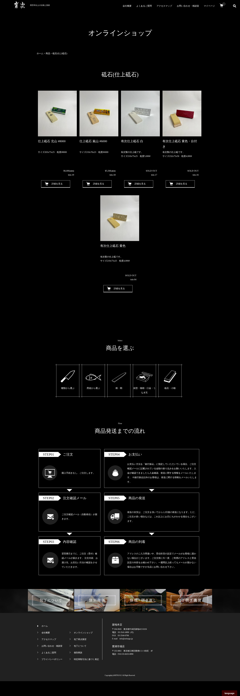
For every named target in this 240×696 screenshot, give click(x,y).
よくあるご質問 (144, 6)
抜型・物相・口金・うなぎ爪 (144, 390)
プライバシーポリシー (52, 659)
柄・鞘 (119, 388)
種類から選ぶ (67, 388)
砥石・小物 (170, 388)
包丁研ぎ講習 (80, 639)
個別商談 (78, 653)
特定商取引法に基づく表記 (86, 659)
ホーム (45, 626)
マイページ (209, 6)
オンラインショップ (83, 633)
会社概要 (127, 6)
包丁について (80, 646)
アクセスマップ (164, 6)
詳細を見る (57, 184)
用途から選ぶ (93, 388)
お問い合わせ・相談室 (188, 6)
